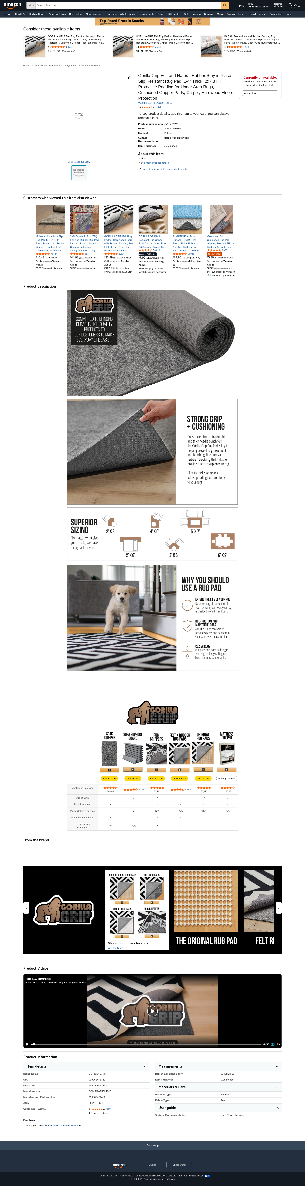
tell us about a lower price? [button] (62, 1125)
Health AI (20, 14)
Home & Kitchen (31, 65)
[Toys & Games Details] (266, 14)
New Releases (94, 14)
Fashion (196, 14)
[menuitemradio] (272, 1044)
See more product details (155, 162)
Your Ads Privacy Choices (191, 1175)
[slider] (146, 1044)
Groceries (111, 14)
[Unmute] (278, 1044)
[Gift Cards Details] (180, 14)
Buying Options (226, 778)
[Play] (26, 1044)
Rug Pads (95, 65)
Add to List (250, 93)
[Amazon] (13, 5)
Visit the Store (115, 947)
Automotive (276, 14)
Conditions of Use (108, 1175)
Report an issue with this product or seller (165, 169)
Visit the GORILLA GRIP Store (155, 102)
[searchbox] (128, 5)
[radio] (79, 173)
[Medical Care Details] (45, 14)
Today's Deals (146, 14)
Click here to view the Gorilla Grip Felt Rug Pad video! (56, 982)
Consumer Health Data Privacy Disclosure (156, 1175)
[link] (52, 51)
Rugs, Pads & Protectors (76, 65)
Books (160, 14)
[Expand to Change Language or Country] (243, 6)
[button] (8, 14)
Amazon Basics (57, 14)
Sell (186, 14)
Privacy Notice (126, 1175)
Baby (288, 14)
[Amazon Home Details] (245, 14)
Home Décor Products (51, 65)
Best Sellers (75, 14)
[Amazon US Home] (119, 1166)
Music (220, 14)
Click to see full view (79, 161)
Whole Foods (127, 14)
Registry (208, 14)
